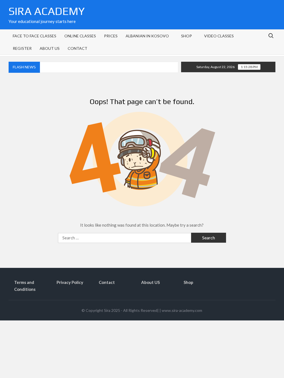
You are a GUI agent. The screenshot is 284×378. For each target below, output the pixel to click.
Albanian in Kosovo (147, 35)
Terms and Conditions (25, 286)
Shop (188, 282)
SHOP (186, 35)
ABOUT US (50, 48)
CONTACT (77, 48)
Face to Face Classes (34, 35)
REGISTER (22, 48)
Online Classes (80, 35)
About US (150, 282)
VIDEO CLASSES (219, 35)
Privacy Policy (70, 282)
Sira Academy (47, 11)
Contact (107, 282)
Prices (111, 35)
